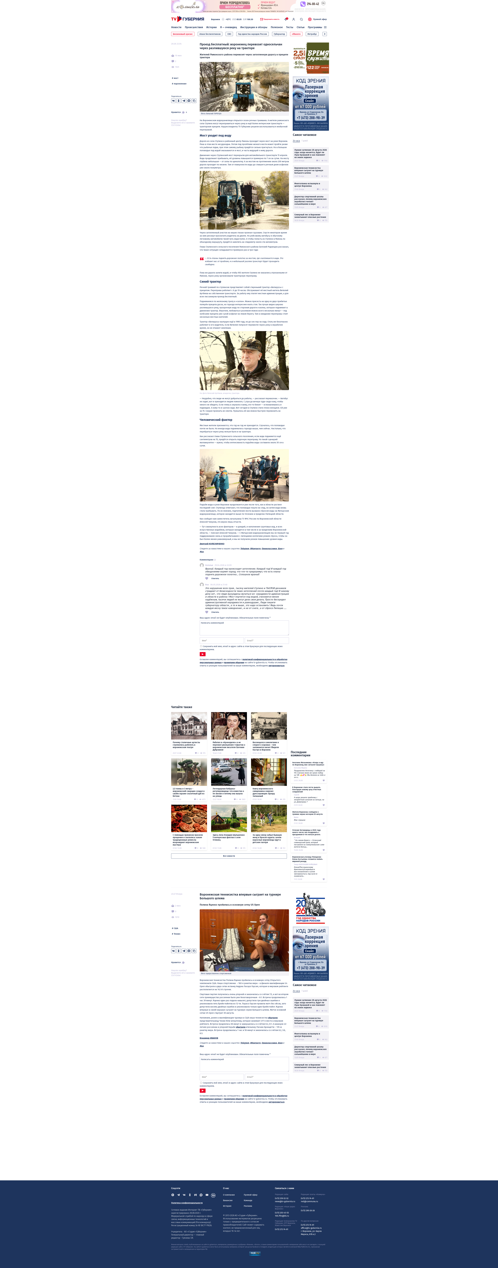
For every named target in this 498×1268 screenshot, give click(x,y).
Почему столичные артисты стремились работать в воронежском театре (186, 745)
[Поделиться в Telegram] (184, 101)
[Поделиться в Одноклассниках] (178, 101)
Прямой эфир (320, 19)
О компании (229, 1195)
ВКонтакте (255, 548)
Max (202, 551)
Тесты (289, 27)
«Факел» (296, 34)
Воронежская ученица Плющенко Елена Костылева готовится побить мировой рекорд (307, 859)
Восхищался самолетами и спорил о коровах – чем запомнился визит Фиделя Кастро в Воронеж (266, 746)
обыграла (273, 1018)
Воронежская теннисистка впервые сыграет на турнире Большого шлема (308, 170)
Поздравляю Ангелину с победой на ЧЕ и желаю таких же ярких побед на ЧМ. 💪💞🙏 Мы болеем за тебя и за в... (309, 774)
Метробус (312, 34)
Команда (248, 1200)
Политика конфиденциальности (187, 1203)
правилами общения (234, 662)
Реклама (248, 1206)
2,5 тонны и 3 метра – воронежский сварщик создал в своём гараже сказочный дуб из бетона (189, 792)
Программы (315, 27)
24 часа (296, 140)
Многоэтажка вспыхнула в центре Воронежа (307, 184)
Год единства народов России (252, 34)
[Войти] (293, 19)
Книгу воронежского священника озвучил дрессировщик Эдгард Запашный (264, 792)
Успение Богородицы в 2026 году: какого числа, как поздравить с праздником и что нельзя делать (306, 832)
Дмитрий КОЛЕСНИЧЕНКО (212, 544)
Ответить (215, 578)
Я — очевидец (228, 27)
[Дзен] (172, 1195)
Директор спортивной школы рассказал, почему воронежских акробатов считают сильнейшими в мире (310, 200)
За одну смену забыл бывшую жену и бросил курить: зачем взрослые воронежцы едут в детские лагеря (267, 839)
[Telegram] (178, 1195)
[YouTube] (207, 1195)
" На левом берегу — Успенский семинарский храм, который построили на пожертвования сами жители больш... (309, 843)
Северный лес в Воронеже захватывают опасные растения (310, 215)
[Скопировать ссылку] (194, 101)
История (227, 1206)
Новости (176, 27)
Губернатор (279, 34)
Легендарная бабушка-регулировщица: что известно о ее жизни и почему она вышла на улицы (228, 792)
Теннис (177, 934)
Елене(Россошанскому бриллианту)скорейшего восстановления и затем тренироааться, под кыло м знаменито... (305, 871)
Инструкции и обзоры (253, 27)
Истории (211, 27)
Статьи (301, 27)
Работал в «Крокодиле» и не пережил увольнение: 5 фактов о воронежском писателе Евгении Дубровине (229, 746)
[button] (325, 34)
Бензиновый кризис (183, 34)
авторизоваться (276, 665)
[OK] (189, 1195)
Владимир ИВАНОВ (209, 1038)
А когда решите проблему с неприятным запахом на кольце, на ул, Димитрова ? (309, 799)
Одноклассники (269, 548)
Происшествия (194, 27)
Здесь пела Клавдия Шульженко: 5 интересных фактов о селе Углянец (229, 837)
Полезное (277, 27)
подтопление (180, 83)
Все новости (229, 856)
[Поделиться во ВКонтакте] (173, 101)
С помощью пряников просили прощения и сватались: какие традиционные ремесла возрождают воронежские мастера (188, 840)
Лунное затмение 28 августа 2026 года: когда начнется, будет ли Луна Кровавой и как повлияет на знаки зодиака (310, 154)
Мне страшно (299, 820)
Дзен (280, 548)
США (176, 928)
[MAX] (201, 1195)
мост (176, 78)
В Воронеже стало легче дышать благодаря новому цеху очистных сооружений (306, 789)
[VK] (184, 1195)
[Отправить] (203, 654)
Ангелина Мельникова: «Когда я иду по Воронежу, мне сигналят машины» (308, 764)
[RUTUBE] (195, 1195)
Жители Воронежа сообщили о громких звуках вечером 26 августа (307, 813)
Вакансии (228, 1200)
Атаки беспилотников (210, 34)
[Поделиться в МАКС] (189, 101)
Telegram (244, 548)
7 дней (305, 140)
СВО (229, 34)
